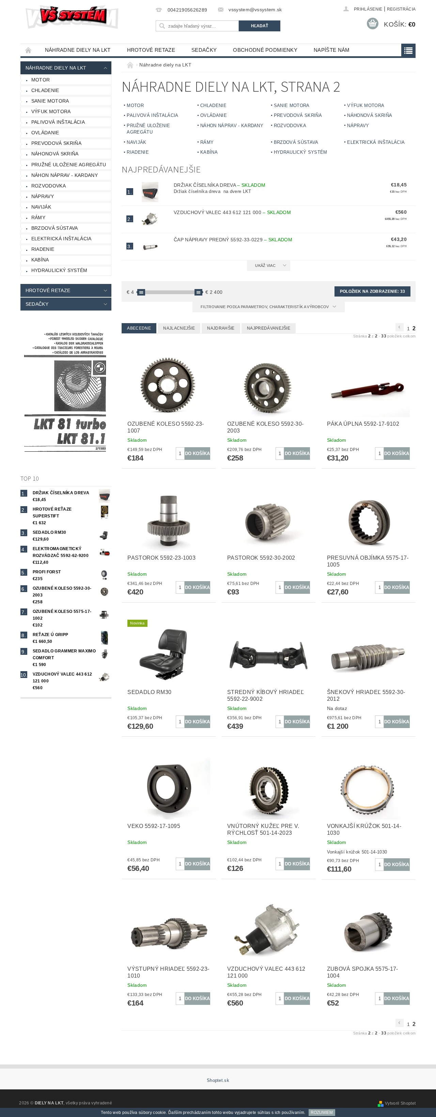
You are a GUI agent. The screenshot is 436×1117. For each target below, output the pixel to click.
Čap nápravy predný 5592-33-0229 (233, 239)
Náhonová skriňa (55, 153)
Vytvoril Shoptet (400, 1103)
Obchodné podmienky (265, 50)
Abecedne (139, 328)
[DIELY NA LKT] (73, 16)
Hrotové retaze (151, 50)
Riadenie (42, 249)
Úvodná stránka (28, 50)
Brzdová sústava (54, 228)
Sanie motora (50, 101)
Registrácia (401, 9)
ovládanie (45, 132)
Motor (40, 79)
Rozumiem (322, 1112)
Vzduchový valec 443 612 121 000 (232, 212)
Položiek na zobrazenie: (372, 291)
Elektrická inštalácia (61, 238)
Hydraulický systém (59, 270)
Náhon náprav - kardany (64, 175)
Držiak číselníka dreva (219, 185)
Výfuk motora (51, 111)
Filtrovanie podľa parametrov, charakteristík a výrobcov (265, 307)
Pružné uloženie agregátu (68, 164)
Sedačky (204, 50)
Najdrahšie (220, 328)
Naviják (41, 207)
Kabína (40, 259)
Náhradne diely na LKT (78, 50)
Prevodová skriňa (56, 143)
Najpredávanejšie (268, 328)
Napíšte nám (332, 50)
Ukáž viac (265, 265)
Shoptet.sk (218, 1080)
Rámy (38, 217)
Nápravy (42, 196)
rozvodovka (48, 185)
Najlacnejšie (179, 328)
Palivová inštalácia (58, 122)
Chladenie (45, 90)
